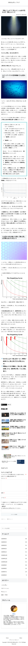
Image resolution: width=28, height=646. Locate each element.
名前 (3, 492)
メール (3, 497)
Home (7, 637)
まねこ (14, 613)
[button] (25, 528)
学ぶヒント (5, 404)
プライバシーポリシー (14, 639)
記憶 (10, 404)
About (21, 637)
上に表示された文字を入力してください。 (11, 508)
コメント (4, 478)
